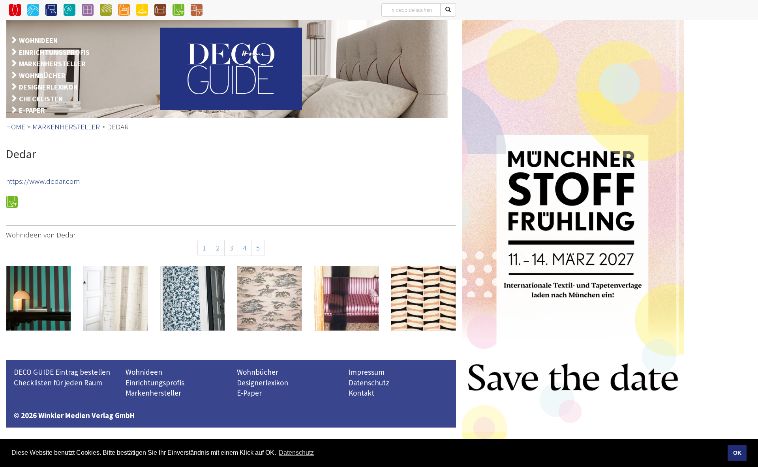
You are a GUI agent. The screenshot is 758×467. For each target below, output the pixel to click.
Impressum (367, 372)
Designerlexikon (262, 382)
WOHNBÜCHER (42, 75)
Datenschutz (369, 382)
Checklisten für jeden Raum (58, 382)
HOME (15, 126)
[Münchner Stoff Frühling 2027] (573, 241)
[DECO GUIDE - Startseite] (231, 68)
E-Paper (249, 393)
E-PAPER (32, 110)
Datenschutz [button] (296, 452)
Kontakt (361, 393)
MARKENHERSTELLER (52, 63)
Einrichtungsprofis (155, 382)
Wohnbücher (257, 372)
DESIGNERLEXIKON (48, 87)
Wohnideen (144, 372)
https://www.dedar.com (43, 181)
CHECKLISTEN (41, 98)
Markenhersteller (153, 393)
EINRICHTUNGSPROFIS (54, 52)
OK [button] (737, 453)
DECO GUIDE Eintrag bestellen (62, 372)
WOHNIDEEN (38, 40)
